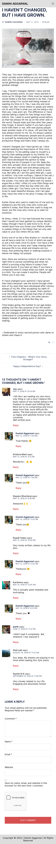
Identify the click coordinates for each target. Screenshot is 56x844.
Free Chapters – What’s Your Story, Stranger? (29, 358)
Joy (15, 389)
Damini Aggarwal (15, 3)
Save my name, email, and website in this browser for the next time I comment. (26, 784)
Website (9, 767)
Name (9, 741)
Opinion (46, 22)
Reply (16, 425)
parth (16, 626)
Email (8, 754)
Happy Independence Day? (27, 366)
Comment (11, 718)
